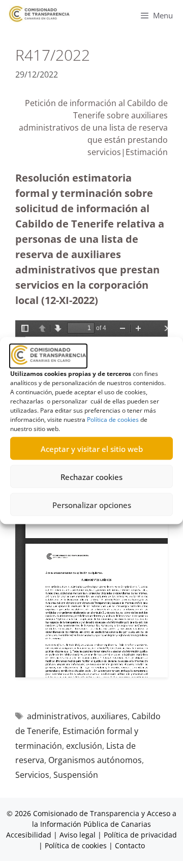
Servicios (32, 774)
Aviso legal (77, 835)
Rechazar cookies (91, 476)
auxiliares (109, 716)
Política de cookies (113, 419)
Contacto (130, 845)
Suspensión (75, 774)
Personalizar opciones (91, 504)
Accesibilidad (29, 835)
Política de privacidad (140, 835)
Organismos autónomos (95, 760)
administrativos (57, 716)
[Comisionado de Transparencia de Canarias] (39, 14)
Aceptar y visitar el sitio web (92, 448)
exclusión (84, 745)
